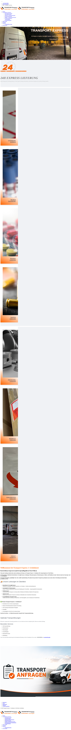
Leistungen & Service (7, 12)
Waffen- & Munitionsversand (10, 17)
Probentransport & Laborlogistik (8, 19)
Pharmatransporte (8, 16)
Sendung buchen (10, 71)
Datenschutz (5, 704)
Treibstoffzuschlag (8, 24)
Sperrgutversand (8, 14)
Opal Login (5, 21)
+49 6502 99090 (5, 3)
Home (4, 11)
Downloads (5, 25)
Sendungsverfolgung (20, 71)
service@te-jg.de (6, 4)
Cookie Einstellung (6, 706)
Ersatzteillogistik (8, 20)
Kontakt (4, 22)
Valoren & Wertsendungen (10, 15)
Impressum (4, 702)
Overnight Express (8, 13)
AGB (4, 703)
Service (4, 23)
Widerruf (4, 705)
